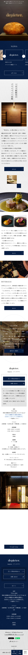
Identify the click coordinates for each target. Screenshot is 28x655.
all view (14, 73)
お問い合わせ (5, 652)
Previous (4, 56)
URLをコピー (14, 641)
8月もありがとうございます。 (17, 64)
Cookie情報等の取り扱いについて (13, 634)
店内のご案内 (14, 351)
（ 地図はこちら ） (14, 418)
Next (23, 56)
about (14, 169)
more (14, 253)
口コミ (14, 586)
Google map (14, 547)
